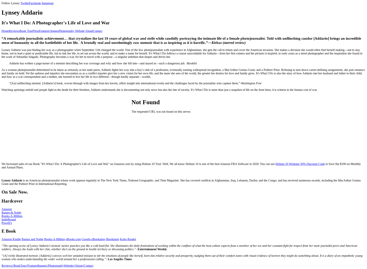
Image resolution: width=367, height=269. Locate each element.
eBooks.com (73, 239)
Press (36, 31)
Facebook (35, 3)
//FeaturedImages (36, 265)
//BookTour (19, 265)
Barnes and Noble (32, 239)
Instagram (48, 3)
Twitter (24, 3)
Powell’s (7, 223)
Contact (97, 31)
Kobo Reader (128, 239)
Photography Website (72, 31)
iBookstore (112, 239)
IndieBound (9, 219)
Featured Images (49, 31)
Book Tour (26, 31)
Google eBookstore (93, 239)
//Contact (87, 265)
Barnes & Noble (11, 212)
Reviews (14, 31)
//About (77, 265)
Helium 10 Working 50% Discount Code (300, 164)
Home (5, 31)
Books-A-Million (12, 216)
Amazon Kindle (11, 239)
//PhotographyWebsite (60, 265)
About (89, 31)
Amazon (7, 209)
